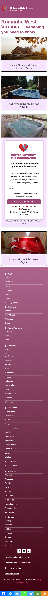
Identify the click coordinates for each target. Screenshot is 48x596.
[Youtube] (24, 551)
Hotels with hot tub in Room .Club (22, 9)
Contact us (23, 582)
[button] (43, 9)
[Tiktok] (29, 551)
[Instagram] (19, 551)
